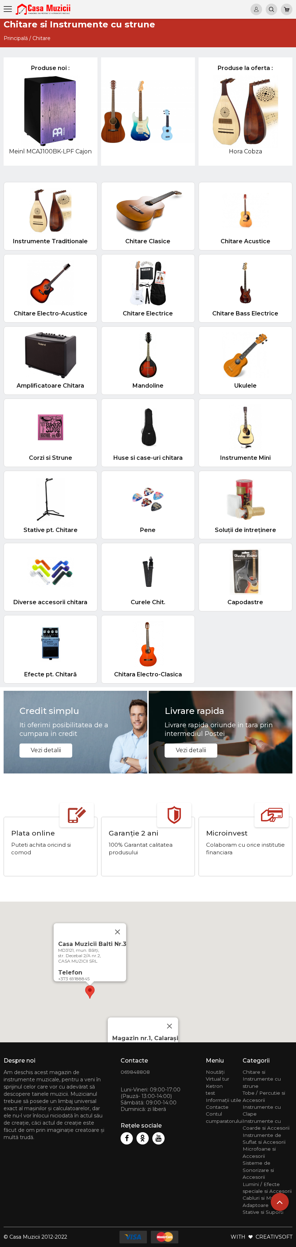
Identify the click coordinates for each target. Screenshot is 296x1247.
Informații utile (223, 1100)
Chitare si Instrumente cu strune (262, 1079)
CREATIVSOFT (274, 1237)
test (210, 1093)
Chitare (41, 38)
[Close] (169, 1026)
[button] (89, 992)
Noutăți (215, 1072)
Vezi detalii (46, 750)
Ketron (214, 1086)
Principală (16, 38)
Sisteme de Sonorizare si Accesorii (258, 1170)
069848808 (135, 1072)
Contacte (217, 1107)
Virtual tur (217, 1079)
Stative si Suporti (263, 1212)
